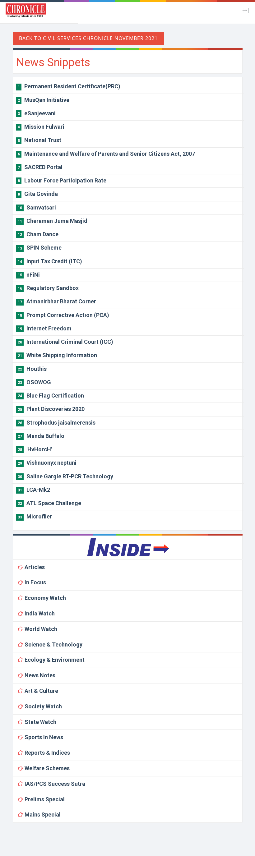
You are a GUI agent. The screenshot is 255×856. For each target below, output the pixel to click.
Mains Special (42, 814)
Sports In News (43, 737)
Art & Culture (40, 691)
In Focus (34, 582)
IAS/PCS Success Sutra (54, 783)
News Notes (39, 675)
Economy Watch (44, 598)
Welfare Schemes (46, 768)
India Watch (39, 613)
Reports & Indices (46, 752)
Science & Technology (52, 644)
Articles (34, 567)
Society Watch (42, 706)
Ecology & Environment (54, 659)
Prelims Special (44, 799)
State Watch (39, 722)
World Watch (40, 629)
